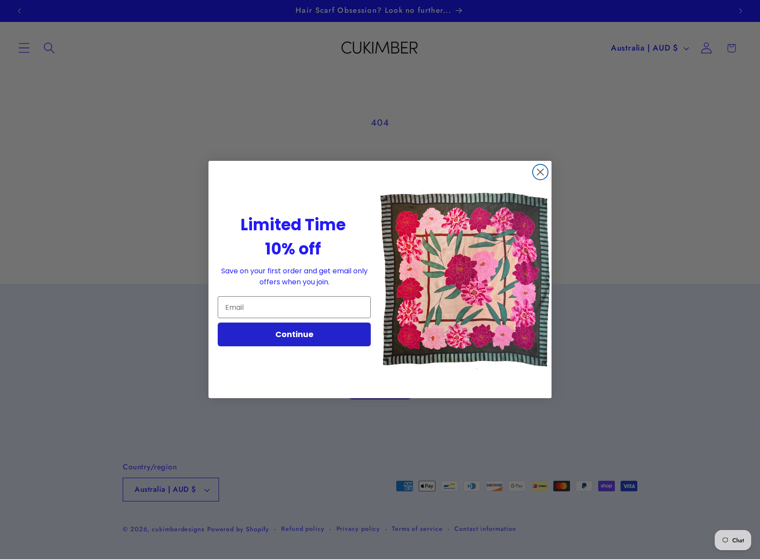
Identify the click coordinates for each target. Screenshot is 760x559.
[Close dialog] (540, 172)
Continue (294, 334)
